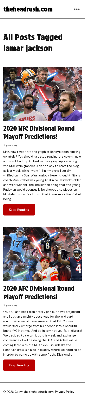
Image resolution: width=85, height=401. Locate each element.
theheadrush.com (28, 9)
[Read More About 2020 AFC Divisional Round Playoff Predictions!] (42, 300)
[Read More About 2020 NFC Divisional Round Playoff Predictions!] (42, 143)
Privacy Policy (64, 392)
